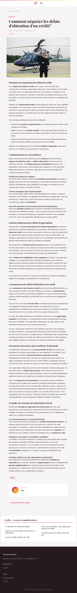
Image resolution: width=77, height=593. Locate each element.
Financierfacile (10, 554)
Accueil (11, 11)
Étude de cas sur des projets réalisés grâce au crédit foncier (20, 532)
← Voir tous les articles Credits (19, 503)
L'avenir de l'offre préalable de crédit (17, 537)
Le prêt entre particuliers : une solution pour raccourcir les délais (55, 527)
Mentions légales (8, 578)
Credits (17, 11)
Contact (5, 581)
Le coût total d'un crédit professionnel (17, 526)
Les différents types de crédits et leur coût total (55, 534)
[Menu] (41, 3)
